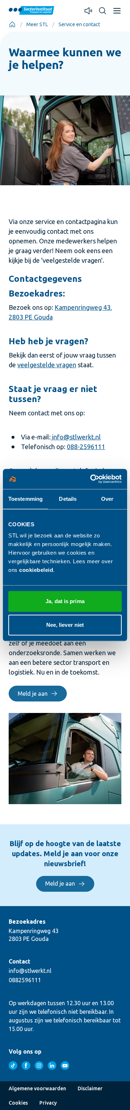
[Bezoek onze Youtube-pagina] (65, 1065)
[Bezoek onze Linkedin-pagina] (52, 1065)
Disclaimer (90, 1088)
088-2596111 (86, 446)
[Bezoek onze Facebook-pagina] (26, 1065)
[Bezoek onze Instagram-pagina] (39, 1065)
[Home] (12, 24)
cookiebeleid (36, 570)
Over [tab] (107, 499)
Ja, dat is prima (65, 601)
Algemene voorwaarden (37, 1088)
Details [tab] (68, 499)
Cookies (18, 1103)
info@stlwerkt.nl (76, 436)
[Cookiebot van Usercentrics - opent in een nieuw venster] (92, 479)
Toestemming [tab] (25, 499)
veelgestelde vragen (46, 364)
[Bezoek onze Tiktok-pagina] (13, 1065)
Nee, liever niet (65, 625)
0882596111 (25, 980)
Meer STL (37, 24)
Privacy (48, 1103)
